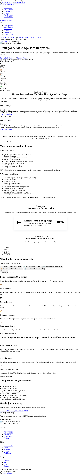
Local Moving (8, 8)
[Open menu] (1, 22)
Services (7, 41)
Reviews (6, 461)
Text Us (2, 20)
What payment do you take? (10, 397)
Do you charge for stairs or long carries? (14, 395)
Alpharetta (7, 449)
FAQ (5, 462)
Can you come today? (8, 385)
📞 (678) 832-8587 (6, 3)
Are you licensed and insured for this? (13, 399)
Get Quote (8, 20)
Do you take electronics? (9, 394)
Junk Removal (8, 15)
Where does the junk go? (9, 388)
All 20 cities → (8, 453)
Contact (6, 466)
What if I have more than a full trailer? (13, 390)
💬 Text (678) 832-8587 (20, 411)
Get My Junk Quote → (7, 58)
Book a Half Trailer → (7, 114)
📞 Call (2, 473)
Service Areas (8, 17)
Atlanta (6, 448)
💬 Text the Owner (19, 3)
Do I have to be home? (9, 386)
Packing (6, 13)
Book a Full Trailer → (7, 129)
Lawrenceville (8, 446)
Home (2, 41)
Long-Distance (8, 9)
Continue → (4, 271)
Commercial (8, 11)
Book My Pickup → (6, 411)
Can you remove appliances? (11, 392)
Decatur (6, 451)
